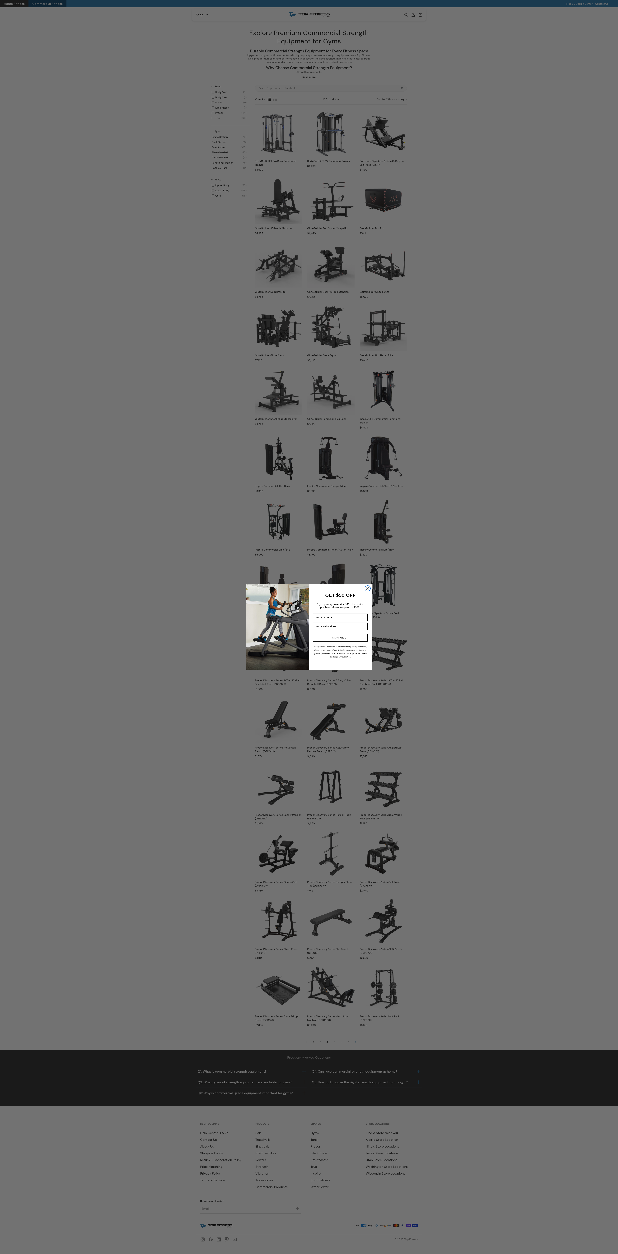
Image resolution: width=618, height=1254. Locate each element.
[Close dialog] (367, 588)
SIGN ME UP (340, 637)
